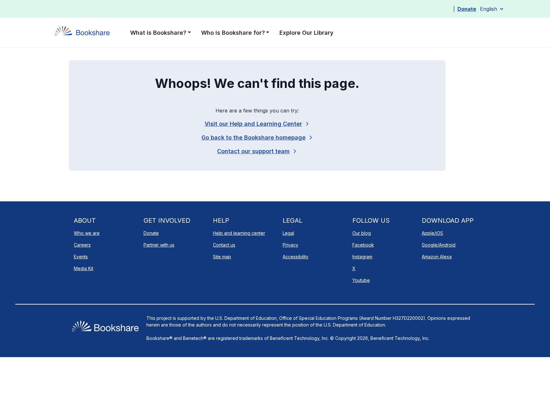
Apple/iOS (432, 233)
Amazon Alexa (437, 256)
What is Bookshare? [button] (158, 32)
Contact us (224, 245)
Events (81, 256)
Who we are (87, 233)
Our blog (361, 233)
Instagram (362, 256)
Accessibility (295, 256)
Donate (466, 9)
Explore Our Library (306, 32)
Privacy (290, 245)
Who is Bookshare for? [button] (233, 32)
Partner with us (159, 245)
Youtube (361, 280)
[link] (257, 151)
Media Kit (83, 268)
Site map (222, 256)
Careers (82, 245)
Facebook (363, 245)
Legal (288, 233)
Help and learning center (239, 233)
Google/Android (438, 245)
